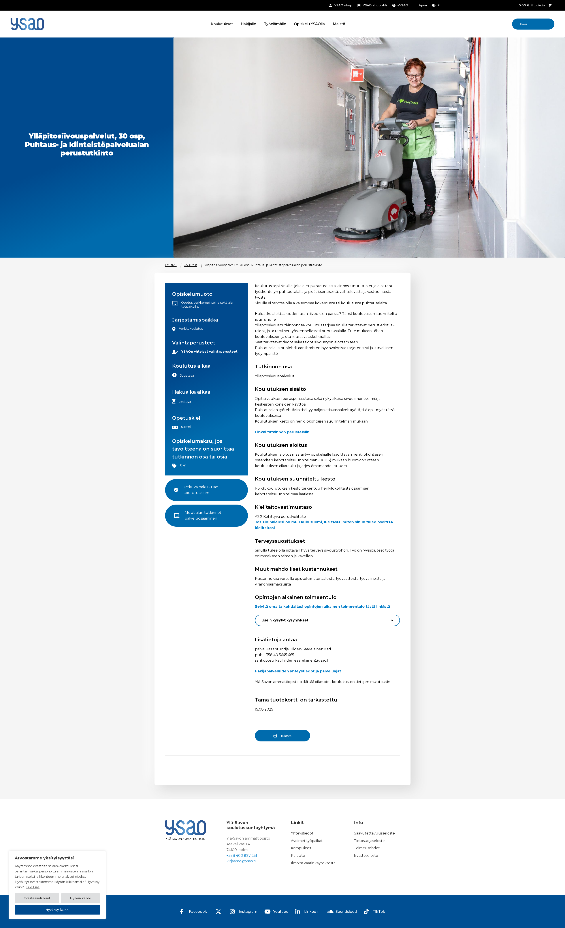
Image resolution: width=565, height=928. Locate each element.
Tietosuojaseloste (369, 841)
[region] (57, 885)
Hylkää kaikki (80, 898)
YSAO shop (343, 5)
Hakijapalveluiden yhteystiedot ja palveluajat (298, 671)
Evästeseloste (366, 855)
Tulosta (286, 735)
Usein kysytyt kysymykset (285, 620)
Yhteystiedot (302, 833)
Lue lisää (33, 887)
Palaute (298, 855)
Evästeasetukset (37, 898)
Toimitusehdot (367, 848)
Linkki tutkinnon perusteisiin (282, 432)
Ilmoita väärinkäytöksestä (313, 863)
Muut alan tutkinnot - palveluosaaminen (204, 515)
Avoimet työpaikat (307, 841)
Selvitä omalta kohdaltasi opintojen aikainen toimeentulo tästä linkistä (322, 606)
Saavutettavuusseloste (374, 833)
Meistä (339, 24)
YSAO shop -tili (375, 5)
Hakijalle (248, 24)
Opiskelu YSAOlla (309, 24)
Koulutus (190, 265)
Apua (423, 5)
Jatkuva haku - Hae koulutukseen (201, 490)
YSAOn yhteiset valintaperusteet (209, 352)
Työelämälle (275, 24)
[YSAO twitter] (218, 911)
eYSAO (402, 5)
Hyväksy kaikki (57, 910)
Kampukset (301, 848)
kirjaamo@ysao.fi (241, 861)
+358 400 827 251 (241, 855)
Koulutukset (222, 24)
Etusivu (171, 265)
